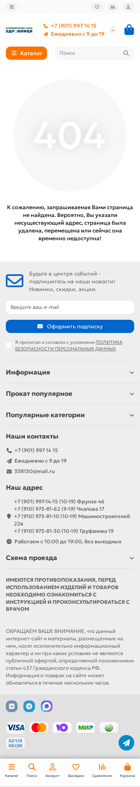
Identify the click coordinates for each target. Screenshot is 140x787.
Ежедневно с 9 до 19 (78, 34)
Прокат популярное (39, 394)
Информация (28, 372)
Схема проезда (31, 558)
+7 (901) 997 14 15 (73, 26)
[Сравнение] (113, 7)
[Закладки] (97, 7)
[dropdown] (12, 7)
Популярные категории (45, 415)
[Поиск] (126, 53)
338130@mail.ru (34, 471)
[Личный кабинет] (128, 7)
